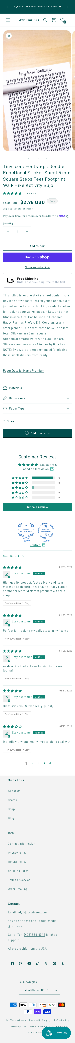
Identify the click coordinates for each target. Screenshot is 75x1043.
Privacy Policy (17, 852)
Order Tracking (17, 888)
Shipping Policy (18, 870)
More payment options (37, 266)
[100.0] (26, 531)
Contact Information (21, 843)
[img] (12, 567)
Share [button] (11, 421)
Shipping (7, 208)
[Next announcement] (67, 6)
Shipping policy (59, 1026)
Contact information (39, 1032)
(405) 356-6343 (34, 934)
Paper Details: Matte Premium (23, 370)
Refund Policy (17, 861)
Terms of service (39, 1026)
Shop (11, 809)
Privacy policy (18, 1026)
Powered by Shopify (40, 1020)
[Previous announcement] (7, 6)
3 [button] (39, 763)
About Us (14, 790)
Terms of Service (19, 879)
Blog (11, 818)
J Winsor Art (22, 1020)
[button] (8, 20)
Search (12, 800)
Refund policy (61, 1020)
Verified (35, 545)
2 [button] (32, 763)
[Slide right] (46, 158)
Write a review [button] (37, 507)
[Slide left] (28, 158)
